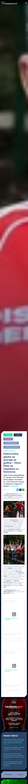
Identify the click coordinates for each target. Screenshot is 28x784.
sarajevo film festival (12, 447)
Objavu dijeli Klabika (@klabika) (14, 690)
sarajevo (8, 439)
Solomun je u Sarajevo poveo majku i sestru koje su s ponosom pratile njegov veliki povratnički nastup (13, 741)
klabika (18, 435)
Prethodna (8, 774)
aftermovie (14, 486)
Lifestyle (6, 451)
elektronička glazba (11, 443)
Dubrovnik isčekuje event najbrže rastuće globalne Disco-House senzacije (13, 763)
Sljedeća (20, 774)
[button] (26, 3)
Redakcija (8, 489)
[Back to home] (9, 3)
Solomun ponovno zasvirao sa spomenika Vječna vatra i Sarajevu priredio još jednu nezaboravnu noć (13, 755)
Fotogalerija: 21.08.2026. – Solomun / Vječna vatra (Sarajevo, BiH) (13, 748)
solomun (8, 435)
